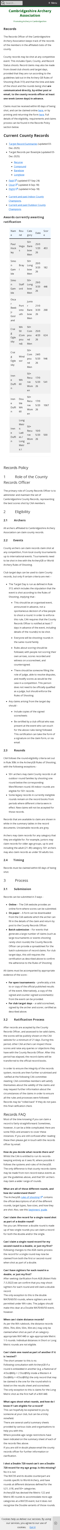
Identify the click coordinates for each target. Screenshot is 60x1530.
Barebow (19, 170)
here (40, 110)
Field (13, 180)
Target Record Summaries (23, 143)
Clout (13, 184)
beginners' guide (38, 1209)
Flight (13, 189)
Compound (20, 166)
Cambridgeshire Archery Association (30, 13)
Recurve (18, 162)
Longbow (19, 174)
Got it (33, 1527)
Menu (54, 2)
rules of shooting (32, 1197)
